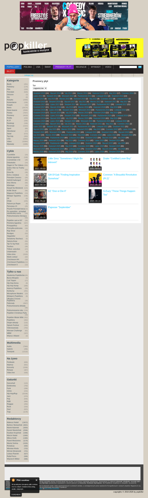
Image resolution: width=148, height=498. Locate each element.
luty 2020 (69, 118)
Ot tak (9, 201)
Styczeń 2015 (38, 99)
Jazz (9, 396)
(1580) (25, 435)
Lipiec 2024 (99, 140)
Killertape (10, 185)
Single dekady (12, 323)
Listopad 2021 (102, 127)
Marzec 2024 (38, 140)
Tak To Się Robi (13, 244)
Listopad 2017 (121, 104)
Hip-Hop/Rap (12, 394)
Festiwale (10, 362)
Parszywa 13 (12, 206)
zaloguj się (28, 75)
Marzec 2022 (66, 129)
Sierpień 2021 (52, 127)
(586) (26, 459)
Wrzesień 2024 (39, 143)
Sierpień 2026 (114, 152)
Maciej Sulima (12, 443)
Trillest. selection (13, 249)
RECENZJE (81, 67)
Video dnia (11, 254)
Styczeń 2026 (107, 149)
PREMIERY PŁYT (63, 67)
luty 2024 (121, 138)
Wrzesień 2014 (68, 96)
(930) (26, 446)
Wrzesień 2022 (55, 132)
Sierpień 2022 (39, 132)
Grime (9, 391)
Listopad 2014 (102, 96)
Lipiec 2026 (99, 152)
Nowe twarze (12, 110)
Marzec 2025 (38, 146)
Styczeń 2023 (123, 132)
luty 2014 (68, 93)
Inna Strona (11, 183)
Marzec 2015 (64, 99)
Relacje (10, 370)
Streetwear (11, 131)
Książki (10, 105)
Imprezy (10, 365)
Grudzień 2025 (91, 149)
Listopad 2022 (91, 132)
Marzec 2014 (82, 93)
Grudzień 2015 (39, 102)
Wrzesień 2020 (87, 121)
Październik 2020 (103, 121)
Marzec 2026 (38, 152)
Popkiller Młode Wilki (15, 317)
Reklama (127, 75)
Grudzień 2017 (39, 107)
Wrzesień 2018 (85, 110)
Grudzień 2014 (117, 96)
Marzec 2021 (81, 124)
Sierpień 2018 (68, 110)
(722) (26, 448)
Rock (9, 407)
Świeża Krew (12, 241)
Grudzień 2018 (39, 113)
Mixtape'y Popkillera (15, 296)
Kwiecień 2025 (54, 146)
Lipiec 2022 (127, 129)
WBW (9, 333)
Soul (9, 409)
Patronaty (105, 75)
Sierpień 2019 (70, 116)
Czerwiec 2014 (128, 93)
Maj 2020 (114, 118)
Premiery (10, 115)
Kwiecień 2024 (54, 140)
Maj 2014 (113, 93)
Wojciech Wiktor (13, 459)
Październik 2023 (57, 138)
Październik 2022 (73, 132)
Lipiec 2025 (99, 146)
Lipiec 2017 (55, 104)
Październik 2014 (84, 96)
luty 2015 (51, 99)
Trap (9, 412)
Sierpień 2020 (70, 121)
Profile (9, 118)
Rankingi (10, 123)
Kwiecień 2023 (67, 135)
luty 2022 (52, 129)
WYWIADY (96, 67)
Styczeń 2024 (107, 138)
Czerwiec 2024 (84, 140)
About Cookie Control (13, 480)
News (9, 108)
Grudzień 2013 (39, 93)
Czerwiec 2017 (39, 104)
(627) (26, 454)
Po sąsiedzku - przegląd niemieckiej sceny (16, 212)
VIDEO (108, 67)
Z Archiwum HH (13, 259)
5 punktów (11, 155)
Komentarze (11, 102)
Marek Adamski (13, 428)
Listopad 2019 (122, 116)
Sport (9, 128)
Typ (34, 85)
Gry (8, 97)
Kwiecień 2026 (54, 152)
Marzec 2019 (83, 113)
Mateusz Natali (13, 422)
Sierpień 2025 (114, 146)
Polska (9, 113)
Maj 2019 (114, 113)
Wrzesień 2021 (68, 127)
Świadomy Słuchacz (15, 239)
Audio (9, 346)
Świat (9, 134)
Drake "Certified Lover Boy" (117, 158)
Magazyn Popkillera (15, 193)
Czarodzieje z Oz (13, 160)
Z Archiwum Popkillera (15, 262)
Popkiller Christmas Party (17, 313)
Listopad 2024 (74, 143)
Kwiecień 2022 (82, 129)
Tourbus (10, 246)
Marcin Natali (12, 435)
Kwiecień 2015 (79, 99)
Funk (9, 388)
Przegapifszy (12, 226)
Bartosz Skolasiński (14, 425)
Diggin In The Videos (15, 165)
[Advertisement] (72, 473)
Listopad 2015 (122, 99)
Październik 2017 (103, 104)
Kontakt (117, 75)
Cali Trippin (11, 280)
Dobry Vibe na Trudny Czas (15, 169)
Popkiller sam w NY (14, 220)
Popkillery (11, 320)
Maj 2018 (114, 107)
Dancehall (11, 383)
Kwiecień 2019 (99, 113)
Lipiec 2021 (38, 127)
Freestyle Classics (14, 178)
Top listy (10, 136)
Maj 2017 (124, 102)
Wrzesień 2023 (39, 138)
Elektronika (11, 386)
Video (9, 141)
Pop (8, 399)
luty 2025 (121, 143)
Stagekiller (11, 236)
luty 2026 (121, 149)
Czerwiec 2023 (96, 135)
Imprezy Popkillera (14, 288)
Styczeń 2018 (55, 107)
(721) (26, 451)
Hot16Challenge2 (14, 180)
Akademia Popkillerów (16, 275)
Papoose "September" (59, 207)
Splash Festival (13, 325)
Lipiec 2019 (55, 116)
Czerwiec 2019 (39, 116)
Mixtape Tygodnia (14, 196)
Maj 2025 (69, 146)
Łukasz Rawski (13, 454)
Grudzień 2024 (91, 143)
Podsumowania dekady (16, 306)
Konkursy (10, 291)
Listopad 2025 (74, 149)
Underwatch (11, 252)
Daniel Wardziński (14, 430)
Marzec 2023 (51, 135)
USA (38, 67)
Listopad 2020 (121, 121)
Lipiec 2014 (38, 96)
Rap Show (11, 231)
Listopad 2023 (74, 138)
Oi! (8, 198)
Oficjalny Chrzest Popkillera (13, 300)
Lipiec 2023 (111, 135)
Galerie (10, 349)
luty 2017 (82, 102)
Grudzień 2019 (39, 118)
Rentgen (10, 233)
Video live (11, 373)
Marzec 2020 (83, 118)
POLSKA (28, 67)
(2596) (25, 430)
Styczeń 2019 (55, 113)
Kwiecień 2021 (96, 124)
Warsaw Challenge (14, 331)
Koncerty (10, 367)
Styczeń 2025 (107, 143)
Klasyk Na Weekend (15, 188)
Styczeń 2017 (69, 102)
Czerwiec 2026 (84, 152)
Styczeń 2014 (55, 93)
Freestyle (10, 92)
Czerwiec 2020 (39, 121)
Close (37, 480)
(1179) (25, 441)
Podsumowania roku (15, 310)
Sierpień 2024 (114, 140)
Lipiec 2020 (55, 121)
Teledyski (10, 352)
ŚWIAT (48, 67)
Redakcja (10, 446)
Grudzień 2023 (91, 138)
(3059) (25, 427)
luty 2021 (68, 124)
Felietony (10, 87)
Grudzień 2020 (39, 124)
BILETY (10, 71)
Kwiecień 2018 (99, 107)
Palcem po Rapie (14, 204)
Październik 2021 (84, 127)
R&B (9, 401)
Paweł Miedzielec (14, 441)
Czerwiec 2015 (107, 99)
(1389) (25, 438)
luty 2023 (37, 135)
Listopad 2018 (120, 110)
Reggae (10, 404)
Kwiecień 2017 (110, 102)
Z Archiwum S (12, 265)
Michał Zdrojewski (14, 451)
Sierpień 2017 (70, 104)
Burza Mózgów (13, 278)
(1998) (25, 433)
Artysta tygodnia (13, 157)
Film (8, 89)
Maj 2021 (109, 124)
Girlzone (10, 95)
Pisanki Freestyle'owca (16, 209)
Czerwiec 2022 (112, 129)
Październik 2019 (104, 116)
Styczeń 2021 (55, 124)
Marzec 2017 (95, 102)
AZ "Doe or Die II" (57, 191)
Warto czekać (12, 257)
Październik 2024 (57, 143)
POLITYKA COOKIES (52, 488)
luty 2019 (69, 113)
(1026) (25, 443)
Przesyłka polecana (14, 228)
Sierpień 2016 (54, 102)
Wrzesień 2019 (87, 116)
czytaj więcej (15, 494)
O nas (95, 75)
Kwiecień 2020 (99, 118)
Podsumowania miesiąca (17, 216)
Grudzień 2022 (107, 132)
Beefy (9, 84)
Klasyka (10, 100)
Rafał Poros (11, 456)
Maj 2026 (69, 152)
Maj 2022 (97, 129)
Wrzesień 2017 (86, 104)
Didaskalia (11, 163)
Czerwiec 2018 (39, 110)
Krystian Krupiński (14, 433)
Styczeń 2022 (38, 129)
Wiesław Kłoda (13, 448)
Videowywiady (12, 328)
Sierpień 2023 (127, 135)
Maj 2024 (69, 140)
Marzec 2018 (83, 107)
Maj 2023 (81, 135)
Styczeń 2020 (55, 118)
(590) (26, 456)
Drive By (10, 172)
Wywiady (10, 144)
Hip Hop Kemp (12, 286)
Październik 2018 (102, 110)
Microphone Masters (15, 294)
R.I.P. (9, 121)
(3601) (25, 425)
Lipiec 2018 (54, 110)
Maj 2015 (93, 99)
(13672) (25, 422)
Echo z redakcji (13, 175)
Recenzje (10, 126)
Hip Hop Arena (12, 283)
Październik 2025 (57, 149)
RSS (137, 75)
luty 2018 (69, 107)
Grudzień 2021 (119, 127)
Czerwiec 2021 (123, 124)
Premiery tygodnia (14, 223)
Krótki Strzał (11, 191)
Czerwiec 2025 (84, 146)
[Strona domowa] (28, 47)
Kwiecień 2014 (98, 93)
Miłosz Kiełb (11, 438)
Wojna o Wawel (13, 336)
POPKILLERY (13, 67)
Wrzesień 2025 (39, 149)
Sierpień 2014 (52, 96)
